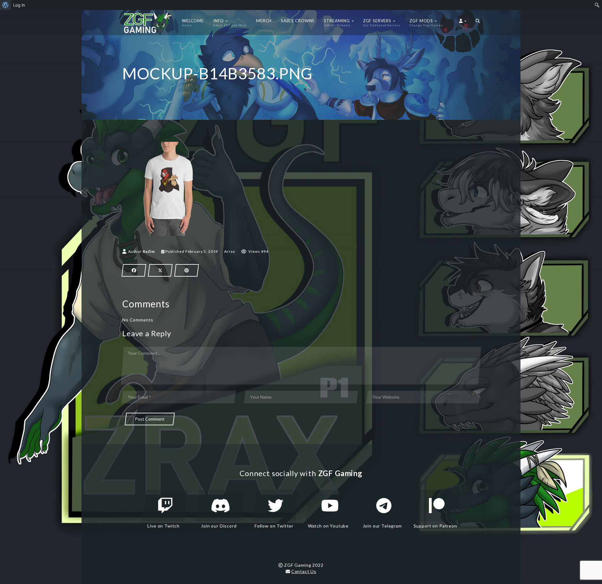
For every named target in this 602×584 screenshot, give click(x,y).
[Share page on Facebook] (133, 270)
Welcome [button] (193, 22)
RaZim (149, 251)
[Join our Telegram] (384, 505)
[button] (478, 22)
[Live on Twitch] (165, 505)
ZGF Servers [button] (381, 22)
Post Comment (150, 419)
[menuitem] (5, 5)
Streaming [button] (337, 22)
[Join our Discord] (220, 505)
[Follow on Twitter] (275, 505)
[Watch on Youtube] (330, 505)
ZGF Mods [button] (425, 22)
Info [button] (230, 22)
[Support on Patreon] (436, 505)
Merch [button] (264, 20)
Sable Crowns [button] (297, 20)
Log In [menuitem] (19, 5)
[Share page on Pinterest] (186, 270)
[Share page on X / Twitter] (160, 270)
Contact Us (303, 571)
